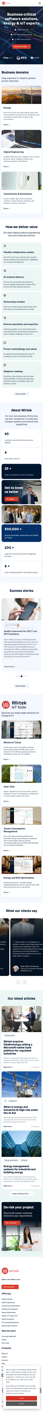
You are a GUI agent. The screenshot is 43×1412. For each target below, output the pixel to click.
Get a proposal (11, 1216)
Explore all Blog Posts (20, 1187)
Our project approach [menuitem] (9, 1336)
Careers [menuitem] (4, 1357)
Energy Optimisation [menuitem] (9, 1312)
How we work (20, 394)
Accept (21, 1398)
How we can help (20, 46)
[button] (16, 669)
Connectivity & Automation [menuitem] (11, 1306)
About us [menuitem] (5, 1354)
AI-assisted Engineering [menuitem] (10, 1322)
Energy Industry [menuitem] (7, 1299)
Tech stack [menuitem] (5, 1343)
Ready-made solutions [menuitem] (9, 1326)
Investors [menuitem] (5, 1360)
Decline (21, 1403)
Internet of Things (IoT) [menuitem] (10, 1316)
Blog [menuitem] (3, 1364)
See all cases (20, 679)
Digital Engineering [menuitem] (8, 1302)
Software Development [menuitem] (10, 1309)
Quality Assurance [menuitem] (8, 1319)
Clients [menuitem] (4, 1340)
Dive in (6, 125)
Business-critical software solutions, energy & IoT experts (21, 18)
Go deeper (10, 499)
